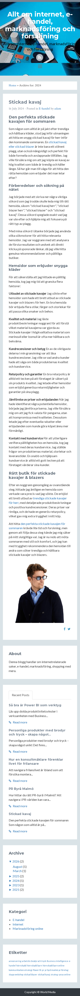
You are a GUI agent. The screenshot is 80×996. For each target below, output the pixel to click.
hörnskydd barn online (53, 965)
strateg (54, 974)
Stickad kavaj (25, 102)
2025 (15, 876)
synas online (64, 974)
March (17, 871)
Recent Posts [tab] (20, 695)
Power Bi (37, 970)
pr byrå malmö (51, 970)
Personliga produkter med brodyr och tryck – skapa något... (37, 732)
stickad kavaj (44, 974)
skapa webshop (16, 974)
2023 (15, 885)
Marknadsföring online (28, 928)
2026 (15, 861)
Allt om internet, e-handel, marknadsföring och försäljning (40, 25)
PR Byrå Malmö (21, 789)
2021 (15, 889)
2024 (15, 880)
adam (57, 109)
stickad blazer (30, 974)
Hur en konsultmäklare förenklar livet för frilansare (36, 762)
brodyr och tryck (38, 961)
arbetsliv (26, 961)
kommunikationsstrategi (20, 970)
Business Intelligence (57, 961)
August (17, 866)
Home (12, 85)
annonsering (15, 961)
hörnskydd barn (34, 965)
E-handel (44, 109)
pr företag (63, 970)
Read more (19, 722)
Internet (18, 924)
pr (43, 970)
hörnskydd (21, 965)
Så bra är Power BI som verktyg (35, 705)
